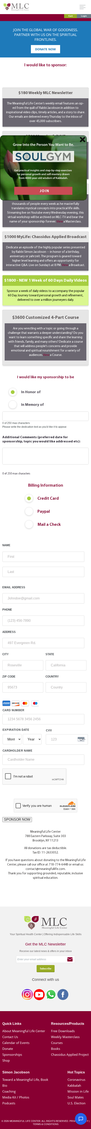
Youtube (39, 995)
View (60, 221)
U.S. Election (76, 1103)
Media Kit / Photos (15, 1097)
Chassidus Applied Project (70, 1054)
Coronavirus (76, 1079)
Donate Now (45, 49)
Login (84, 16)
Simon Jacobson (16, 1072)
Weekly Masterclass (65, 1037)
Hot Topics (76, 1072)
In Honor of (31, 392)
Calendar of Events (15, 1043)
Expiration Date (16, 729)
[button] (81, 1119)
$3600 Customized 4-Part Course (45, 336)
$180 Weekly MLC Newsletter (45, 107)
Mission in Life (78, 1091)
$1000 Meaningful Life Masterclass (45, 205)
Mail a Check (49, 525)
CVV (49, 730)
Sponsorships (12, 1054)
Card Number (13, 710)
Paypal (43, 512)
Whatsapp (51, 995)
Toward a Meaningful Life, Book (25, 1079)
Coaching (9, 1091)
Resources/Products (67, 1023)
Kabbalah (74, 1085)
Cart (70, 16)
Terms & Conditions (45, 1124)
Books (55, 1048)
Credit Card (48, 499)
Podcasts (8, 1103)
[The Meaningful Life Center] (16, 7)
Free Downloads (63, 1031)
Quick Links (11, 1023)
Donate (7, 1048)
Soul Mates (76, 1097)
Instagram (27, 995)
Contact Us (10, 1037)
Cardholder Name (18, 750)
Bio (4, 1085)
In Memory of (32, 405)
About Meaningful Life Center (23, 1031)
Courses (57, 1043)
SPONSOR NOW (17, 819)
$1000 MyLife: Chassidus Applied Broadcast (45, 251)
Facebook (62, 995)
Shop (6, 1060)
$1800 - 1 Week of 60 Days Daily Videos (45, 290)
